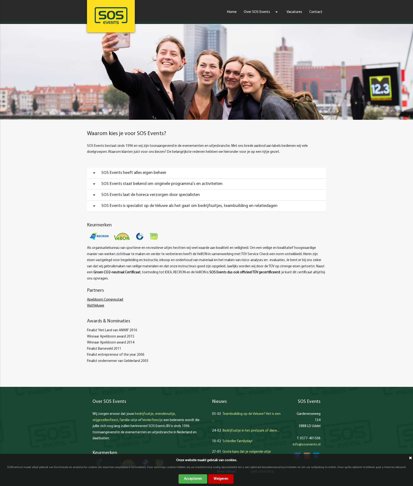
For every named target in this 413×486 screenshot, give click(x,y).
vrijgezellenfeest (105, 420)
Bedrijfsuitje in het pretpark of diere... (251, 431)
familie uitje (128, 420)
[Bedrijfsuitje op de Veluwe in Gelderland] (111, 15)
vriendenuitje (165, 414)
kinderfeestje (152, 420)
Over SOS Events (261, 12)
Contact (315, 12)
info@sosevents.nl (307, 444)
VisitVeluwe (95, 306)
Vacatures (294, 12)
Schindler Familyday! (237, 441)
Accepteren (193, 479)
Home (232, 12)
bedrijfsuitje (144, 414)
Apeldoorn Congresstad (105, 300)
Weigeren (221, 479)
